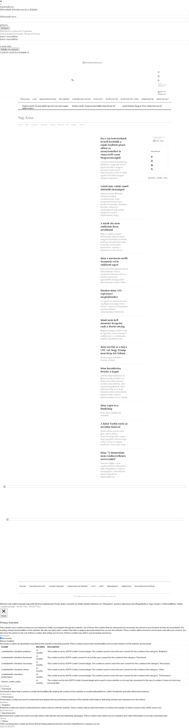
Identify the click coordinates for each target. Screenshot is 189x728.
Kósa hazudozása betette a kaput (111, 370)
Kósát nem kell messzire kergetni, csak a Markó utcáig (112, 323)
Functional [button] (4, 686)
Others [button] (3, 718)
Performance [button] (5, 694)
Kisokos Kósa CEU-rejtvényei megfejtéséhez (112, 293)
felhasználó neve (8, 16)
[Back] (1, 4)
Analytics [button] (4, 702)
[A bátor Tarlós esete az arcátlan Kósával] (137, 426)
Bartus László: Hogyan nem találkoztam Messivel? (93, 106)
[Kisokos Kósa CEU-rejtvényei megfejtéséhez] (137, 293)
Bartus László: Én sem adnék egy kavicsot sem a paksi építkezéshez (45, 107)
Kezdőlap (151, 178)
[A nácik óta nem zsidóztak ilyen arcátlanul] (137, 225)
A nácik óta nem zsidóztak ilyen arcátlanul (110, 226)
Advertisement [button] (6, 710)
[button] (72, 80)
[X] (159, 81)
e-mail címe (5, 46)
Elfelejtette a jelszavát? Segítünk (16, 31)
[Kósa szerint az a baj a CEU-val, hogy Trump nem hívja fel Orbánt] (137, 349)
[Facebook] (159, 72)
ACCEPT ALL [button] (35, 606)
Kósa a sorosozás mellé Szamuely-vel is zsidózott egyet (114, 261)
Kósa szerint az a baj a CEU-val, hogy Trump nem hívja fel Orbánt (114, 350)
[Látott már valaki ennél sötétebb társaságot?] (137, 188)
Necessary (7, 638)
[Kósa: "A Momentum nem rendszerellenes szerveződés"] (137, 455)
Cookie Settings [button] (8, 606)
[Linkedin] (152, 165)
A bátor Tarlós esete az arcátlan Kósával (114, 425)
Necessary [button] (5, 636)
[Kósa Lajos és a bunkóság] (137, 408)
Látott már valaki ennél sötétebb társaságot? (114, 187)
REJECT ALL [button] (22, 606)
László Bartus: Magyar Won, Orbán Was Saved (141, 106)
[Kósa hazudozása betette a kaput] (137, 370)
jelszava (4, 25)
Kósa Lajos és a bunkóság (109, 407)
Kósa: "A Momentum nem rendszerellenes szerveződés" (113, 456)
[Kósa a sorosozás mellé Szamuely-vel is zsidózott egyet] (137, 260)
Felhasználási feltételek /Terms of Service (20, 33)
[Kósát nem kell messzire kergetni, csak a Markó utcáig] (137, 322)
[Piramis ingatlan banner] (94, 487)
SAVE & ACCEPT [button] (7, 726)
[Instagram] (159, 76)
